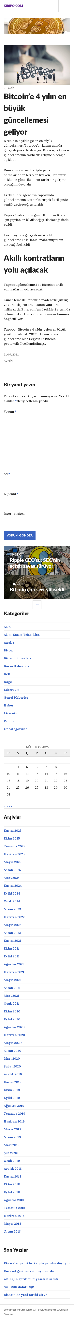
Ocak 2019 (12, 1161)
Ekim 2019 (12, 1090)
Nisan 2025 (12, 870)
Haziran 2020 (14, 1035)
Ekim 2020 (12, 1011)
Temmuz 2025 (14, 846)
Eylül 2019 (12, 1098)
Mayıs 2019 (12, 1129)
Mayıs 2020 (13, 1043)
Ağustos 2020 (14, 1027)
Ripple (9, 721)
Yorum (10, 411)
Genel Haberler (16, 697)
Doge (8, 682)
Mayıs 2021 (12, 980)
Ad (7, 474)
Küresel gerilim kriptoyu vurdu (29, 1271)
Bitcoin (9, 88)
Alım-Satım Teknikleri (22, 635)
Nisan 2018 (12, 1231)
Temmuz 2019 (14, 1113)
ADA (7, 627)
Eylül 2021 (12, 956)
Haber (8, 705)
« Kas (8, 806)
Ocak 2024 (12, 901)
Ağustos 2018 (14, 1200)
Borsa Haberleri (16, 666)
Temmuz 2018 (14, 1208)
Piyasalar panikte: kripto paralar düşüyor (37, 1263)
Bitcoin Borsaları (17, 658)
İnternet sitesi (14, 513)
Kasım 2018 (12, 1176)
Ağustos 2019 (14, 1106)
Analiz (9, 642)
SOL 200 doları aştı (19, 1287)
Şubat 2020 (12, 1066)
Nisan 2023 (12, 909)
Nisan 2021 (12, 988)
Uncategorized (15, 729)
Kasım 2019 (13, 1082)
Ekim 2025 (12, 838)
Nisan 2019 (12, 1137)
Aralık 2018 (13, 1168)
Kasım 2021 (12, 940)
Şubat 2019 (12, 1153)
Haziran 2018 (14, 1216)
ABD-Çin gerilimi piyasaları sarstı (31, 1279)
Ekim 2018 (12, 1184)
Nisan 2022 (12, 933)
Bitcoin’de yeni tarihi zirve (25, 1295)
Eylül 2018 (12, 1192)
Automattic (49, 1310)
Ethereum (11, 690)
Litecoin (10, 713)
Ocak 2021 (12, 1003)
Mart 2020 (12, 1058)
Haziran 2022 (14, 917)
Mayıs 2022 (12, 925)
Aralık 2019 (13, 1074)
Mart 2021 (11, 996)
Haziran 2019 (14, 1121)
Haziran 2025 (14, 854)
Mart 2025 (12, 878)
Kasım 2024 (13, 885)
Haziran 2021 (14, 972)
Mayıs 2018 (12, 1223)
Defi (7, 674)
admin (8, 361)
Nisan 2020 (12, 1051)
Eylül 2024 (12, 893)
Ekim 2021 (12, 948)
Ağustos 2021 (14, 964)
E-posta (11, 494)
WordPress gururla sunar (18, 1310)
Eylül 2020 (12, 1019)
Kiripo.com (13, 5)
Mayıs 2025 (12, 862)
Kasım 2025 (13, 830)
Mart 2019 (12, 1145)
